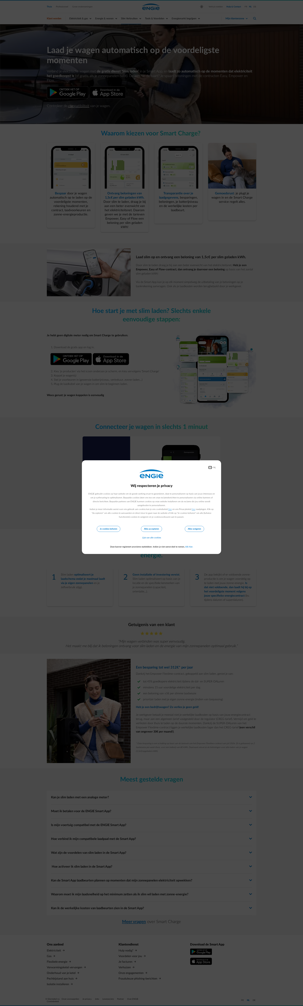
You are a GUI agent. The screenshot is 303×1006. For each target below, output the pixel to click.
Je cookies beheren (108, 529)
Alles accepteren (151, 529)
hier (170, 509)
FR (210, 467)
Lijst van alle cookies (151, 538)
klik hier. (189, 547)
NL (214, 467)
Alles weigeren (194, 529)
